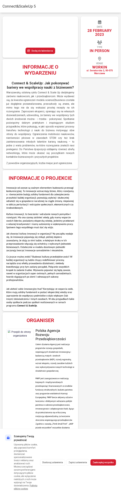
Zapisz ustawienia (78, 462)
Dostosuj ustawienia (52, 462)
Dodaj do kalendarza (42, 51)
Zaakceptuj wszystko (103, 462)
